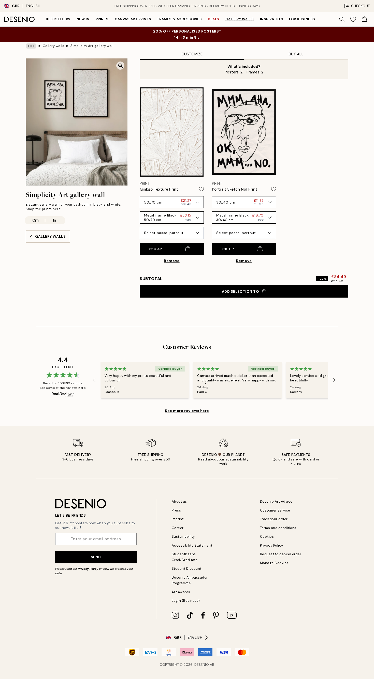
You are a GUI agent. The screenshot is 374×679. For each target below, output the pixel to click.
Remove (171, 260)
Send (96, 557)
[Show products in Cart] (364, 19)
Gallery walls (239, 19)
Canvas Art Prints (133, 19)
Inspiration (271, 19)
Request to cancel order (280, 554)
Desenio (201, 664)
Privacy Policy (88, 569)
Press (176, 510)
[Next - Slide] (334, 380)
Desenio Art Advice (276, 501)
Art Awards (181, 592)
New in (83, 19)
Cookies (267, 536)
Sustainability (183, 536)
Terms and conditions (278, 528)
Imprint (178, 519)
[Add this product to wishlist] (201, 189)
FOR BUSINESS (302, 19)
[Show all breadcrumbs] (31, 46)
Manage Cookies (274, 563)
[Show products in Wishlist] (353, 19)
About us (179, 501)
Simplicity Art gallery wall (91, 46)
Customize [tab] (192, 54)
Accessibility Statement (192, 545)
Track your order (274, 519)
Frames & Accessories (179, 19)
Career (178, 528)
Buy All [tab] (296, 54)
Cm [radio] (35, 220)
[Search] (342, 19)
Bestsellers (58, 19)
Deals (213, 19)
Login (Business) (186, 600)
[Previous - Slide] (94, 380)
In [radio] (54, 220)
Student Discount (187, 568)
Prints (102, 19)
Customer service (275, 510)
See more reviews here (187, 410)
